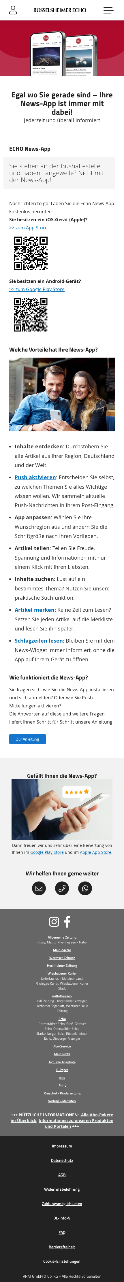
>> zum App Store (28, 227)
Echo (62, 1018)
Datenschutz (62, 1160)
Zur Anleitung (27, 739)
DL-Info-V (61, 1218)
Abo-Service (62, 1046)
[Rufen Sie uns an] (62, 888)
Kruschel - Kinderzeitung (62, 1093)
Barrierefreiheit (62, 1247)
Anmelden (13, 10)
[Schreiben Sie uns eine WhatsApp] (85, 888)
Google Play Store (47, 852)
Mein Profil (62, 1053)
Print (62, 1085)
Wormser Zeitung (62, 957)
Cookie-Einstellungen (61, 1261)
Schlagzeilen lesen (39, 640)
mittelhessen (62, 996)
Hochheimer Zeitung (62, 965)
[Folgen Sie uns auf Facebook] (89, 922)
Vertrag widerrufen (62, 1100)
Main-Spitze (62, 949)
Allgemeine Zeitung (62, 937)
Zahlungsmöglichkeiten (62, 1204)
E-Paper (62, 1069)
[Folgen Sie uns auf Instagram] (35, 922)
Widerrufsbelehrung (62, 1189)
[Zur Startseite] (60, 10)
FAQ (62, 1232)
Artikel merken (35, 609)
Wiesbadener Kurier (62, 973)
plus (62, 1077)
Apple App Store (95, 852)
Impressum (62, 1146)
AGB (62, 1175)
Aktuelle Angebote (62, 1062)
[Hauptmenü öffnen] (109, 10)
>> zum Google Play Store (37, 289)
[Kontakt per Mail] (39, 888)
